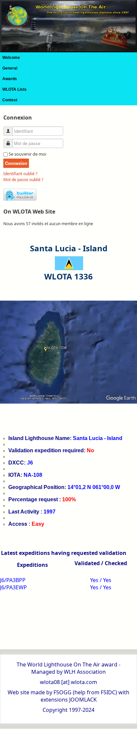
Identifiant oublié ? (20, 173)
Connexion (16, 163)
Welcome (11, 57)
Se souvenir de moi (27, 154)
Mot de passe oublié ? (23, 179)
